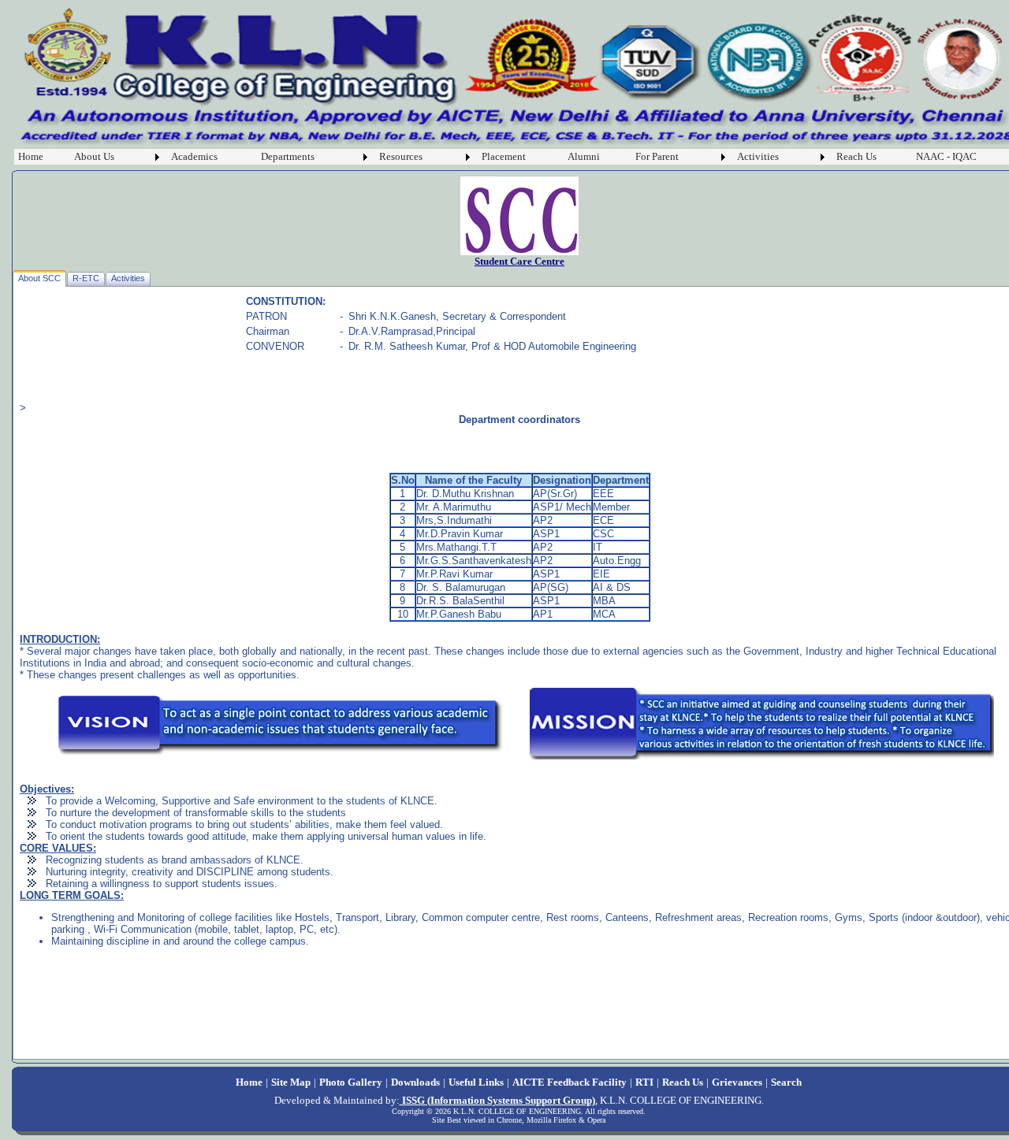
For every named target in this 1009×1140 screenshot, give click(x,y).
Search (786, 1082)
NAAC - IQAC (946, 156)
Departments (288, 156)
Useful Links (476, 1082)
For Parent (657, 156)
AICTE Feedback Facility (569, 1082)
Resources (401, 156)
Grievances (737, 1082)
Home (30, 156)
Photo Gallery (350, 1082)
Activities (758, 156)
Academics (194, 156)
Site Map (291, 1082)
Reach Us (856, 156)
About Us (94, 156)
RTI (644, 1082)
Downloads (415, 1082)
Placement (504, 156)
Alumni (584, 156)
